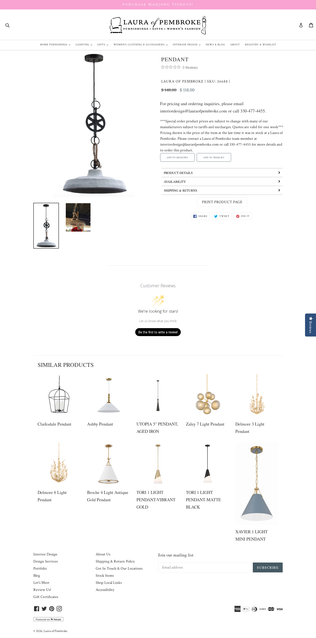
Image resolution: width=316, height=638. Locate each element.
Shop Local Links (109, 582)
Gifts (103, 44)
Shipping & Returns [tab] (180, 190)
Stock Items (105, 575)
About (235, 44)
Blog (36, 575)
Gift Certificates (45, 596)
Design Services (45, 561)
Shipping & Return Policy (115, 561)
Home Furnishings (56, 44)
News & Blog (215, 44)
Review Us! (42, 589)
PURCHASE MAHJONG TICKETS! (158, 4)
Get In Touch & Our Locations (119, 568)
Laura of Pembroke (182, 81)
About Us (103, 554)
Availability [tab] (175, 181)
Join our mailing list (175, 555)
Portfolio (40, 568)
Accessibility (105, 589)
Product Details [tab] (178, 173)
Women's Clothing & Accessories (142, 44)
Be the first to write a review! (158, 332)
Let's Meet (41, 582)
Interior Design (188, 44)
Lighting (85, 44)
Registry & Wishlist (260, 44)
